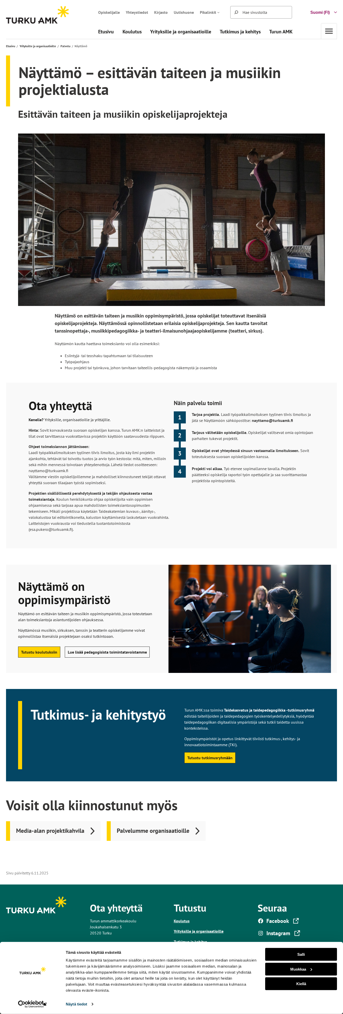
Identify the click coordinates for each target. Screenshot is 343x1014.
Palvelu (65, 46)
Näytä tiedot (76, 1004)
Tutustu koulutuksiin (39, 652)
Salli (301, 954)
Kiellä (301, 984)
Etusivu (10, 46)
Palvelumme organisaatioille (153, 831)
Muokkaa (298, 969)
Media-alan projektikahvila (50, 831)
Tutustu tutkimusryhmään (210, 757)
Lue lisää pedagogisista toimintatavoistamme (107, 652)
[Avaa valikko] (329, 31)
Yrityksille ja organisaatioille (38, 46)
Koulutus (182, 920)
